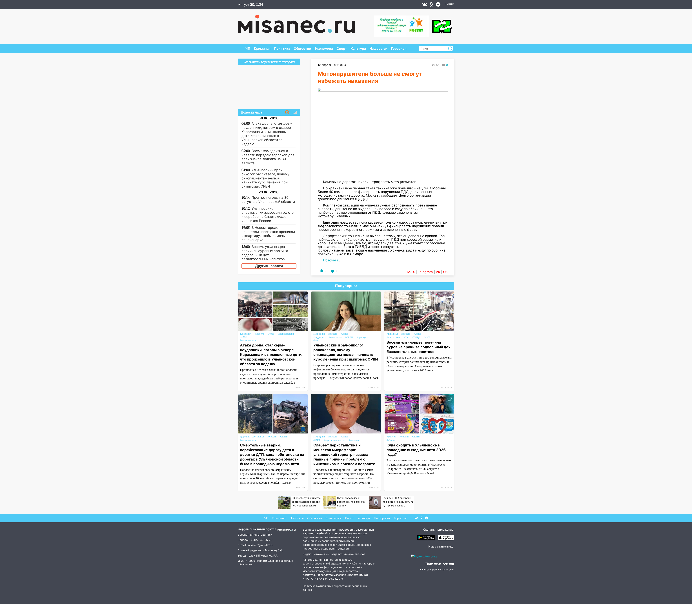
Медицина (319, 333)
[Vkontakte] (424, 5)
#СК (406, 337)
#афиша (391, 440)
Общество (302, 48)
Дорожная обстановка (252, 436)
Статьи (243, 336)
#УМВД (416, 337)
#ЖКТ (316, 440)
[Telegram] (438, 5)
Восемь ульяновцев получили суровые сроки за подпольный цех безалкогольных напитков (418, 347)
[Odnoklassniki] (431, 5)
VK (438, 272)
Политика (282, 48)
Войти (449, 4)
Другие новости (269, 266)
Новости (259, 333)
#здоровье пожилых (334, 440)
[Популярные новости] (295, 112)
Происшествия (286, 333)
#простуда (362, 337)
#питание (354, 440)
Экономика (323, 48)
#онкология (335, 337)
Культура (358, 48)
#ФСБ (427, 337)
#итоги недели (248, 340)
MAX (411, 272)
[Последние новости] (287, 112)
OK (445, 272)
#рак (315, 340)
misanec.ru (245, 564)
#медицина (319, 337)
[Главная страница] (296, 22)
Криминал (262, 48)
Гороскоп (399, 48)
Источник (331, 260)
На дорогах (378, 48)
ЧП (247, 48)
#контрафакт (393, 337)
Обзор (271, 333)
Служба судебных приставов (437, 569)
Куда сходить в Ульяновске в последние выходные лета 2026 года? (416, 450)
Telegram (425, 272)
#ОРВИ (349, 337)
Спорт (342, 48)
